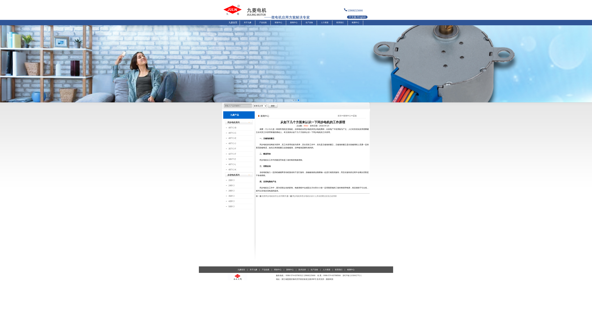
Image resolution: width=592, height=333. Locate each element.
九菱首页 (241, 270)
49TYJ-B (232, 128)
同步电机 (269, 129)
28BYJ (231, 191)
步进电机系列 (234, 175)
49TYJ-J (232, 143)
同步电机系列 (234, 122)
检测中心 (351, 270)
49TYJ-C (232, 133)
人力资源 (326, 270)
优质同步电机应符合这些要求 (274, 196)
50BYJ (231, 206)
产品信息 (265, 270)
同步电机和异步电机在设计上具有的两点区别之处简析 (314, 196)
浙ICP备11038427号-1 (352, 275)
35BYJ (231, 196)
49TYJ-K (232, 170)
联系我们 (338, 270)
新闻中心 (347, 116)
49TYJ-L (232, 164)
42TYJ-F (232, 154)
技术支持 (302, 270)
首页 (339, 116)
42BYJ (231, 201)
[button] (293, 100)
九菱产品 (234, 115)
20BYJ (231, 180)
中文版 (352, 17)
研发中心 (278, 270)
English (362, 17)
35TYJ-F (232, 149)
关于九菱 (253, 270)
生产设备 (314, 270)
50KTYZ (232, 159)
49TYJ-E (232, 138)
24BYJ (231, 185)
